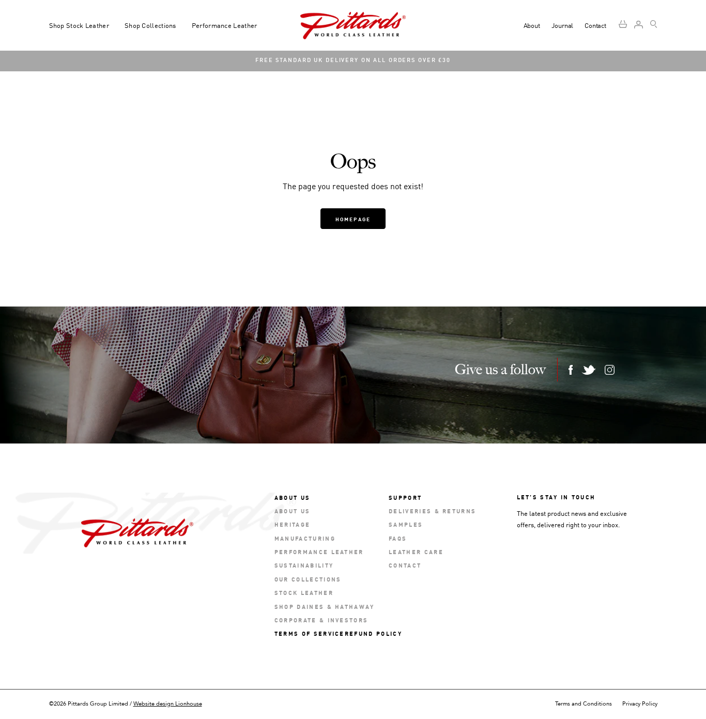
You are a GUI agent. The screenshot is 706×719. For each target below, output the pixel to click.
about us (292, 510)
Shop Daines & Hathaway (324, 606)
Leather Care (416, 551)
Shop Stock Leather (79, 25)
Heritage (292, 523)
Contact (595, 25)
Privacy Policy (639, 704)
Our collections (308, 578)
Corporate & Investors (321, 619)
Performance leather (319, 551)
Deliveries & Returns (432, 510)
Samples (406, 523)
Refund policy (373, 633)
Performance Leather (224, 25)
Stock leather (303, 592)
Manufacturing (304, 537)
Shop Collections (150, 25)
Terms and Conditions (583, 704)
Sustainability (303, 564)
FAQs (398, 537)
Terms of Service (309, 633)
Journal (562, 25)
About (532, 25)
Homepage (353, 219)
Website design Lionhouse (167, 704)
